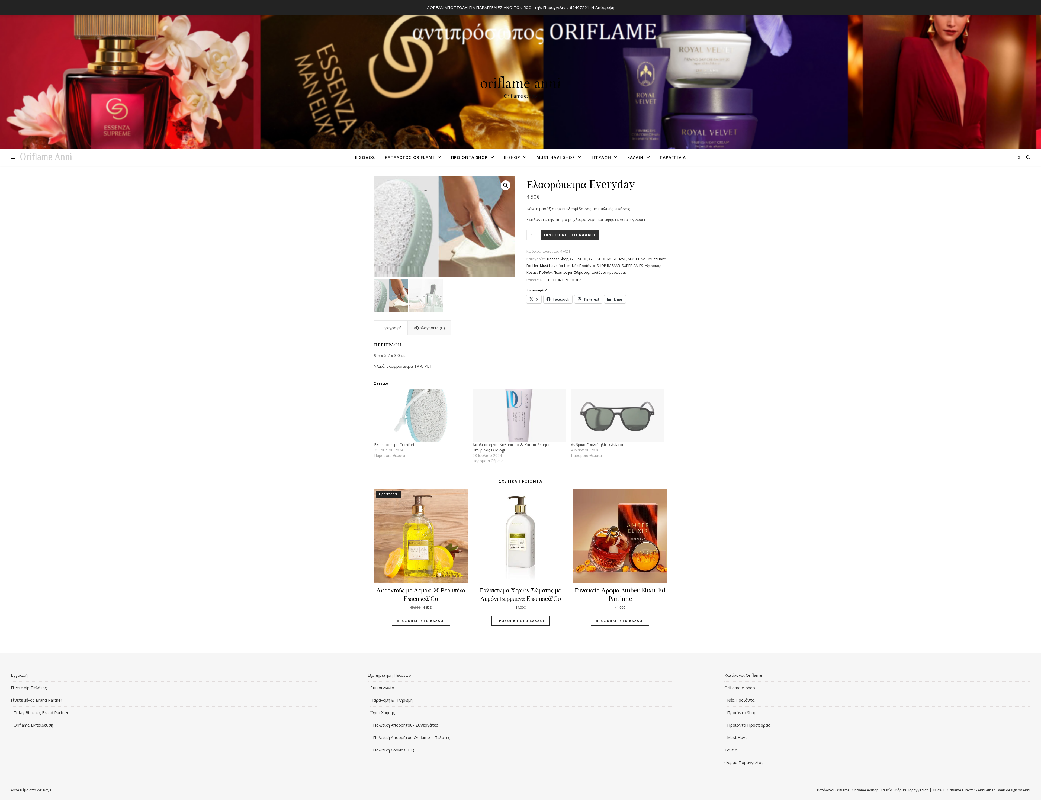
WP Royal (44, 790)
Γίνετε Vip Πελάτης (29, 687)
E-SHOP (512, 157)
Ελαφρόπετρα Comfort (394, 444)
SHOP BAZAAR (608, 265)
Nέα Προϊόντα (583, 265)
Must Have (737, 737)
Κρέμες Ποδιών (539, 272)
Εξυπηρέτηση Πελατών (389, 675)
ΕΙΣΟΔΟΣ (365, 157)
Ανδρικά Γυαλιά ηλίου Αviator (597, 444)
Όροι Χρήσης (382, 712)
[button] (505, 185)
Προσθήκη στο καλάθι (569, 235)
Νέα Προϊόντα (740, 700)
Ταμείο (730, 750)
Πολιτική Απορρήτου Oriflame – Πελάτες (411, 737)
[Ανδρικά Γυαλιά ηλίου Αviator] (617, 415)
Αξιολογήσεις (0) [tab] (429, 327)
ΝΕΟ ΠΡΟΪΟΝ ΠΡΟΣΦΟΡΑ (560, 280)
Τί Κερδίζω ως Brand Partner (41, 712)
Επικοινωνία (382, 687)
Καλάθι (635, 157)
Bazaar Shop (557, 258)
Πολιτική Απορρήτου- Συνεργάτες (405, 725)
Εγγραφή (601, 157)
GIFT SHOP (578, 258)
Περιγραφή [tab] (390, 327)
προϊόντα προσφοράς (608, 272)
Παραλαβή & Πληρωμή (391, 700)
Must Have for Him (555, 265)
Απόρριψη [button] (604, 7)
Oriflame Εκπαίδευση (33, 725)
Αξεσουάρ (653, 265)
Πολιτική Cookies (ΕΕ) (393, 750)
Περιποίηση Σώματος (571, 272)
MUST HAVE (637, 258)
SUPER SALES (632, 265)
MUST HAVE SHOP (555, 157)
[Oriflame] (520, 76)
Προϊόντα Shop (469, 157)
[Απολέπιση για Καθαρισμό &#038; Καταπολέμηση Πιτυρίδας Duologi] (519, 415)
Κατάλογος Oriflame (410, 157)
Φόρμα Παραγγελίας (743, 762)
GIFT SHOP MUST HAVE (607, 258)
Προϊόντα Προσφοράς (748, 725)
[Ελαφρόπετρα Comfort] (420, 415)
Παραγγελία (673, 157)
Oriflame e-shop (739, 687)
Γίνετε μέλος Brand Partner (36, 700)
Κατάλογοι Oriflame (743, 675)
